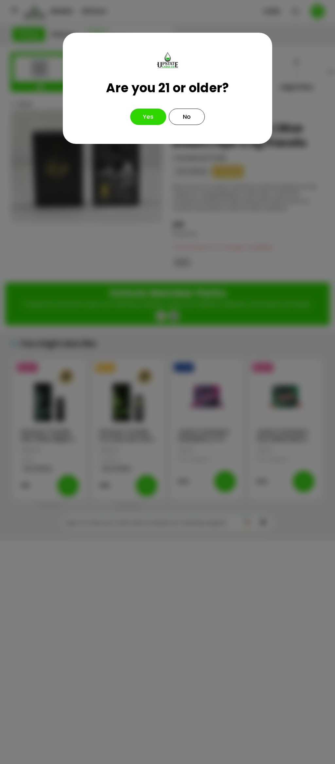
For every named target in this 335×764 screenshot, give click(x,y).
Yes (148, 117)
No (187, 117)
